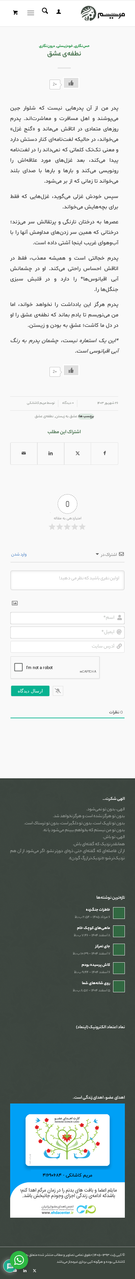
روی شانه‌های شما (96, 983)
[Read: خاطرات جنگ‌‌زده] (119, 913)
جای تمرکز (102, 946)
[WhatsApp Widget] (19, 1260)
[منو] (32, 13)
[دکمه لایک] (71, 83)
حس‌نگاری (81, 46)
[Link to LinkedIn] (25, 1271)
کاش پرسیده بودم (96, 965)
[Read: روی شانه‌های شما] (119, 986)
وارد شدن (19, 554)
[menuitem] (57, 13)
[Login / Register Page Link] (57, 13)
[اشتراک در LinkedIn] (51, 453)
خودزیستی (65, 46)
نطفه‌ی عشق (44, 416)
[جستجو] (44, 13)
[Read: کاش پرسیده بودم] (119, 968)
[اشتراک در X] (78, 453)
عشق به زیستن (66, 416)
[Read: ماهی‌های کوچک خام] (119, 931)
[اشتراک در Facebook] (104, 453)
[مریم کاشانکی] (79, 13)
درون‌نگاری (47, 46)
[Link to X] (35, 1271)
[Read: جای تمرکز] (119, 949)
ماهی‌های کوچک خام (93, 928)
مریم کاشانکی (36, 403)
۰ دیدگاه (68, 403)
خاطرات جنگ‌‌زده (98, 910)
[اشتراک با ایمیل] (24, 453)
